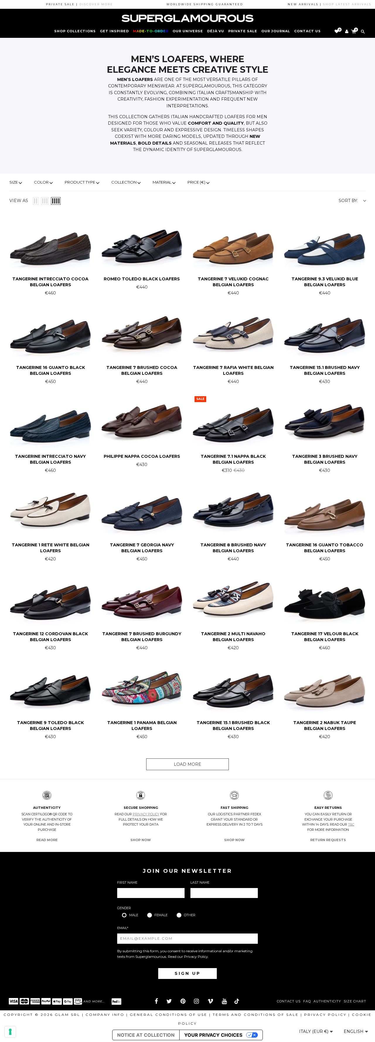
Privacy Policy (146, 814)
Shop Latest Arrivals (323, 4)
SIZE (13, 182)
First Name (127, 882)
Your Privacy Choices (213, 1035)
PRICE (196, 182)
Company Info (105, 1014)
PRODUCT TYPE (80, 182)
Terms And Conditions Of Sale (256, 1014)
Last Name (199, 882)
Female (161, 915)
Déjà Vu (215, 31)
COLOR (41, 182)
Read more (47, 840)
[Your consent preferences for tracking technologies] (10, 1031)
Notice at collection (146, 1035)
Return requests (328, 840)
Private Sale (242, 31)
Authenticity (327, 1001)
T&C (351, 824)
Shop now (140, 840)
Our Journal (275, 31)
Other (189, 915)
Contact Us (289, 1001)
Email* (122, 928)
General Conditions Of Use (168, 1014)
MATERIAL (162, 182)
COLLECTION (124, 182)
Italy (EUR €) (314, 1031)
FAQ (307, 1001)
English (354, 1031)
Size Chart (355, 1001)
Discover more (72, 4)
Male (133, 915)
